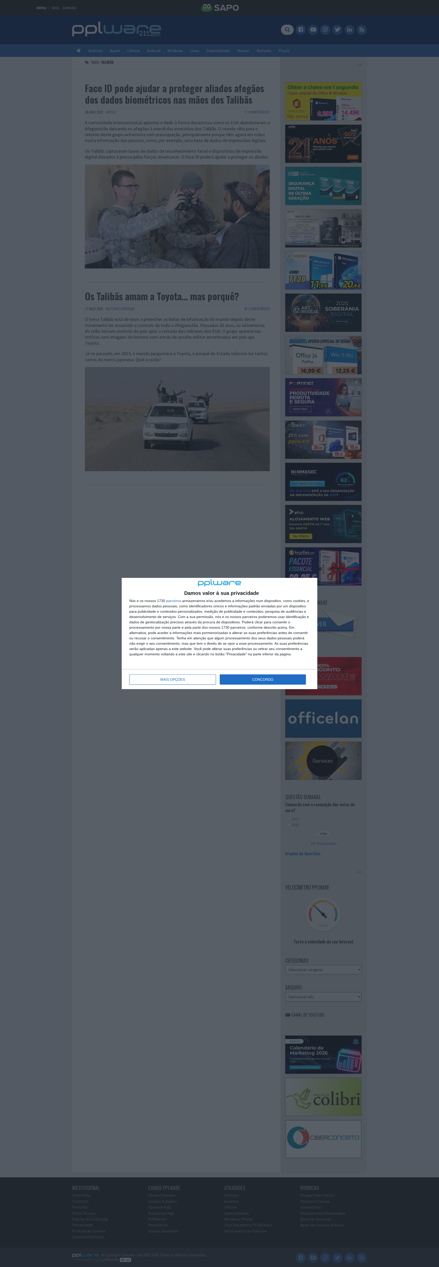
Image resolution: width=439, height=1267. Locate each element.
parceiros (173, 601)
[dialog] (219, 633)
